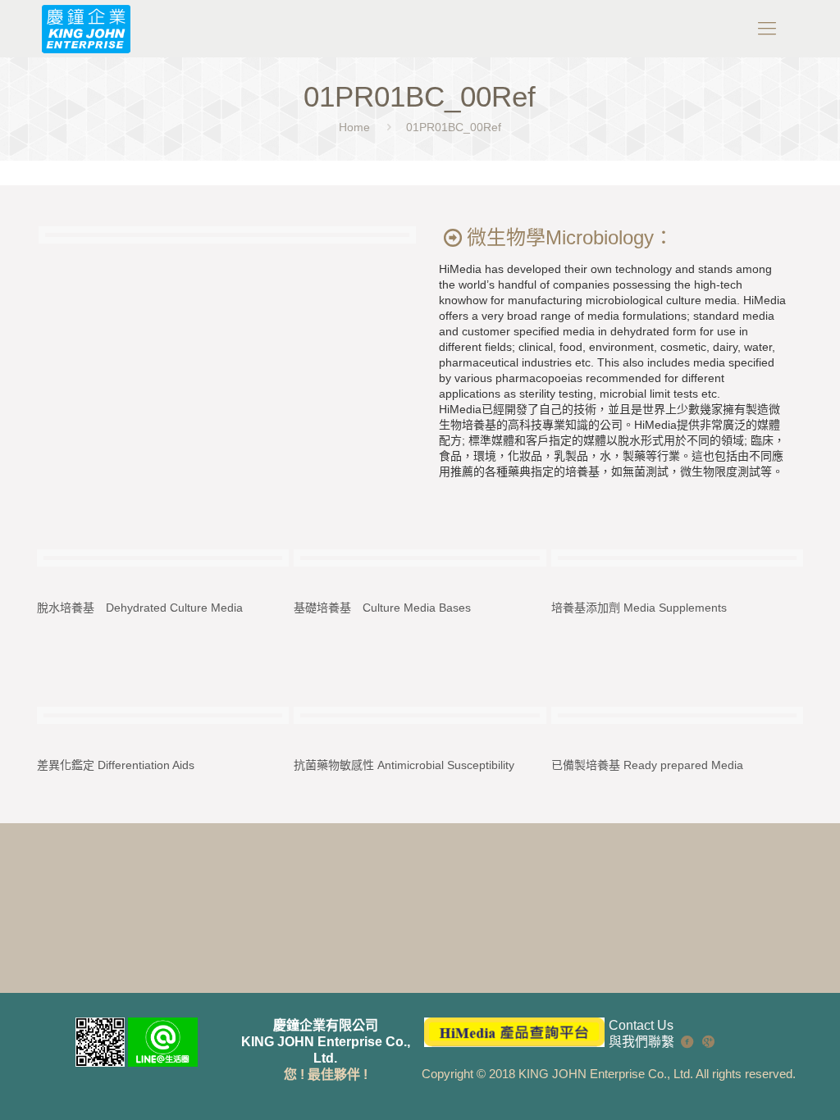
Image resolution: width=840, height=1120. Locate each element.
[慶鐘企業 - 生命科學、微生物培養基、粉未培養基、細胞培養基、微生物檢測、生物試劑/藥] (86, 28)
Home (354, 127)
